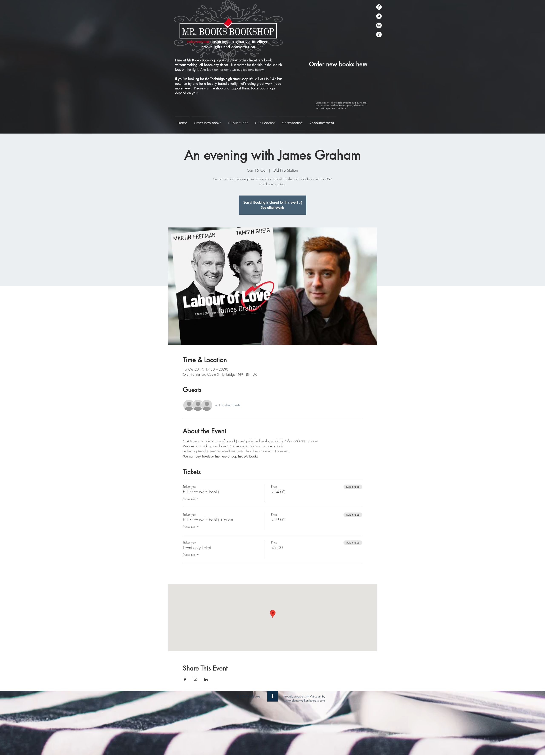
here (187, 88)
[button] (238, 123)
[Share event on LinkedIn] (206, 679)
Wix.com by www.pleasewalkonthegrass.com (304, 698)
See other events (272, 207)
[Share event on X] (195, 679)
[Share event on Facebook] (185, 679)
